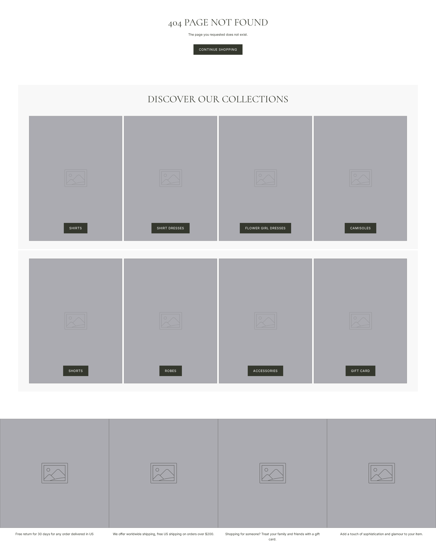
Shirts (75, 228)
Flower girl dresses (265, 228)
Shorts (76, 371)
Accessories (265, 371)
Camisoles (360, 228)
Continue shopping (218, 49)
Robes (170, 371)
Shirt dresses (170, 228)
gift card (360, 371)
